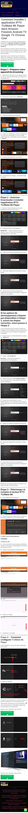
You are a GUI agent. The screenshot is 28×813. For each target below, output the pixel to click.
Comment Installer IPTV (7, 15)
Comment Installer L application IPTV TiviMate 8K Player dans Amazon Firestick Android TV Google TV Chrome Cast (14, 797)
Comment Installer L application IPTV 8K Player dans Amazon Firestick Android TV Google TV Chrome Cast (14, 791)
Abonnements (10, 12)
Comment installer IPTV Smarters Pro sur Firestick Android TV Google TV (14, 803)
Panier (17, 12)
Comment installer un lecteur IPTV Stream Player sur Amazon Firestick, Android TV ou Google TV (14, 807)
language (17, 15)
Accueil (3, 12)
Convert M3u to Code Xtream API (14, 800)
